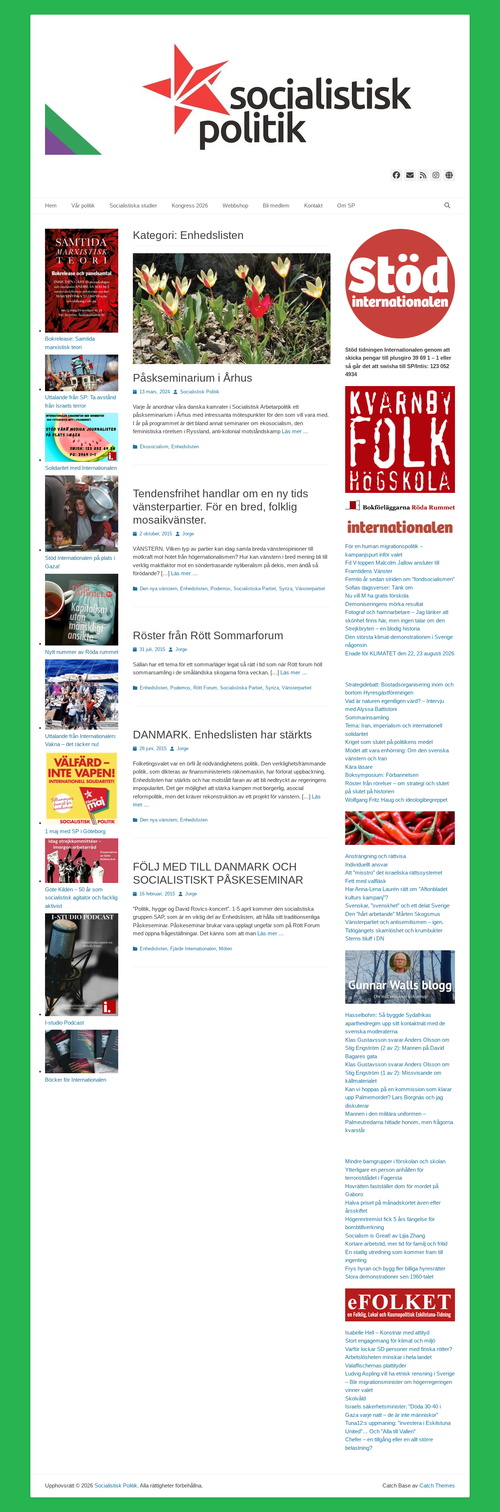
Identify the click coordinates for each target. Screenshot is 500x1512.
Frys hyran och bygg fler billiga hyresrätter (395, 1268)
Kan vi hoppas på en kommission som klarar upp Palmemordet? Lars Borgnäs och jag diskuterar (398, 1097)
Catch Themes (437, 1485)
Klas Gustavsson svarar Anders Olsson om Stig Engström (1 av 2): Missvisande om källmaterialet (397, 1072)
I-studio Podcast (64, 1022)
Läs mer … (295, 431)
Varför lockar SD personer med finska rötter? (398, 1349)
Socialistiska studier (133, 205)
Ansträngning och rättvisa (375, 856)
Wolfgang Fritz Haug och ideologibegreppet (396, 800)
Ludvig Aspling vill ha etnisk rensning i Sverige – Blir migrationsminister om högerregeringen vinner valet (400, 1381)
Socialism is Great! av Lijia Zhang (385, 1235)
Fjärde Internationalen (193, 948)
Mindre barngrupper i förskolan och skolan (395, 1161)
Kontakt (313, 205)
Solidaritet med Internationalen (81, 468)
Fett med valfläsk (365, 881)
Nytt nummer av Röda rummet (81, 652)
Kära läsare (359, 767)
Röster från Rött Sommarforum (208, 635)
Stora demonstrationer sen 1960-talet (389, 1276)
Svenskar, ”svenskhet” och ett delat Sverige (397, 905)
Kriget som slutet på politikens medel (389, 742)
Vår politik (83, 205)
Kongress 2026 (190, 205)
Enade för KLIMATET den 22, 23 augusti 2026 (399, 653)
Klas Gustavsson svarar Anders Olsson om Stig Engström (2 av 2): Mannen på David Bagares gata (397, 1048)
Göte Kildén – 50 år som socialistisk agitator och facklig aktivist (81, 897)
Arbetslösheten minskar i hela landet (388, 1357)
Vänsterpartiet (310, 588)
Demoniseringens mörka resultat (384, 604)
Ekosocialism (154, 446)
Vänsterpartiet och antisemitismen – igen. (394, 922)
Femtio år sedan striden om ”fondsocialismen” (400, 579)
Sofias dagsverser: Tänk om (379, 587)
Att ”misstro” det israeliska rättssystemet (393, 872)
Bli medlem (276, 205)
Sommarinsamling (367, 717)
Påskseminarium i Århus (192, 378)
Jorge (188, 533)
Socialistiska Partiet (255, 588)
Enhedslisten (185, 446)
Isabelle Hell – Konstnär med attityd (387, 1332)
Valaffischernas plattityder (375, 1365)
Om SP (346, 205)
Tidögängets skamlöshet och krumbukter (394, 930)
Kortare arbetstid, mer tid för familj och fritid (396, 1243)
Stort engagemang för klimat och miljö (390, 1340)
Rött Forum (205, 687)
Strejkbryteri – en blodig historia (382, 628)
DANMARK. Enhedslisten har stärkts (222, 735)
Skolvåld (355, 1398)
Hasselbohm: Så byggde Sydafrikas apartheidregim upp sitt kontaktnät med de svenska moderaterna (395, 1023)
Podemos (220, 588)
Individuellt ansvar (366, 864)
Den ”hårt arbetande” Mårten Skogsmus (392, 914)
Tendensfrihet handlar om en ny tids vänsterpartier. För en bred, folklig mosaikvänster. (220, 506)
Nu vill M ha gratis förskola (376, 595)
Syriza (285, 588)
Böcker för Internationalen (75, 1080)
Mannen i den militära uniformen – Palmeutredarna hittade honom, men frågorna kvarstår (399, 1122)
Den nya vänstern (158, 588)
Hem (51, 205)
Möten (225, 948)
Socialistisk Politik (199, 391)
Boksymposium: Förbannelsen (381, 775)
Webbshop (235, 205)
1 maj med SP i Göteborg (75, 831)
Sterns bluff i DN (364, 938)
